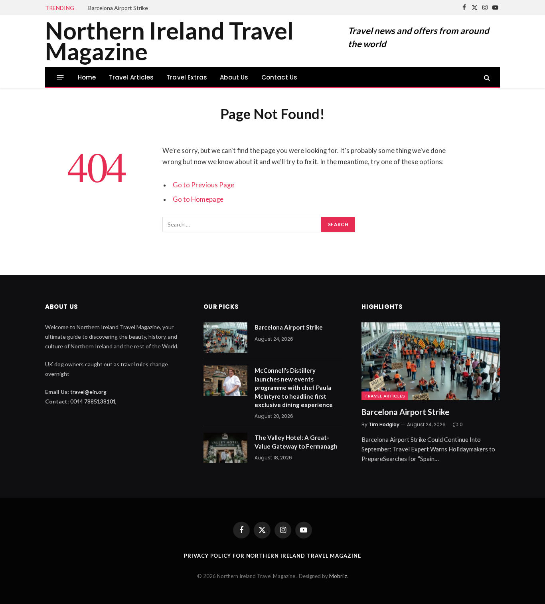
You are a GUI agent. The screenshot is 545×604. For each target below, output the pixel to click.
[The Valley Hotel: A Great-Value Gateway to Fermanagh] (225, 448)
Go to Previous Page (203, 185)
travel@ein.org (88, 391)
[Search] (486, 77)
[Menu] (60, 77)
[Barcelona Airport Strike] (225, 337)
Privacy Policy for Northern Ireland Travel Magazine (272, 555)
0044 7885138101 (93, 401)
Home (87, 77)
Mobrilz (338, 576)
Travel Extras (186, 77)
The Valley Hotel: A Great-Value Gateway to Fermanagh (296, 441)
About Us (234, 77)
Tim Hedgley (384, 424)
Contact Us (279, 77)
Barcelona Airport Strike (118, 7)
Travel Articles (131, 77)
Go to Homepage (198, 199)
